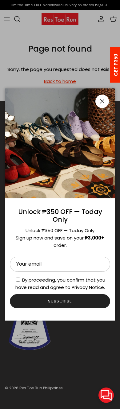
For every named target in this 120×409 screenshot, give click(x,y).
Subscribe (60, 301)
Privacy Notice (88, 287)
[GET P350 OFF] (108, 65)
